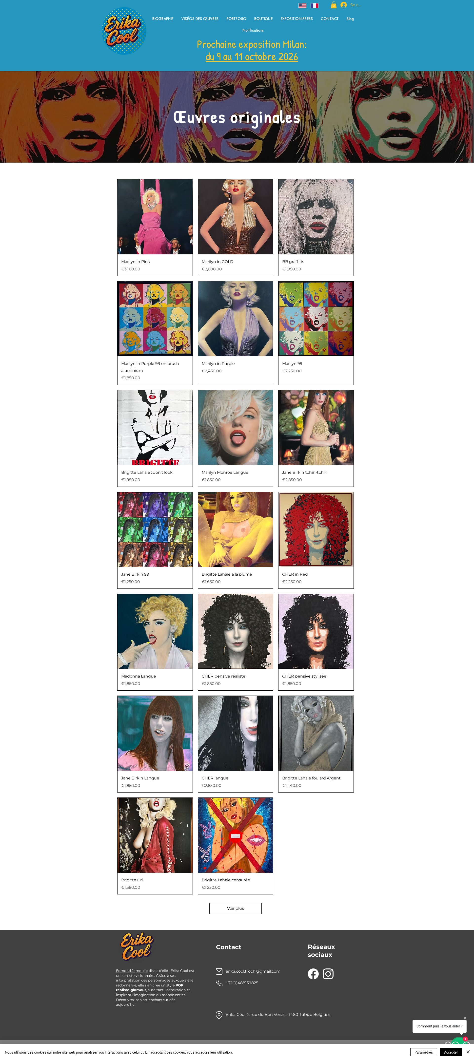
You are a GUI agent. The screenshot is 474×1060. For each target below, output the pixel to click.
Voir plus (235, 908)
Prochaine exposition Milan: (252, 43)
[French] (313, 5)
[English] (301, 5)
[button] (334, 4)
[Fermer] (468, 1052)
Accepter (451, 1052)
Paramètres (424, 1052)
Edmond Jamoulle (132, 970)
